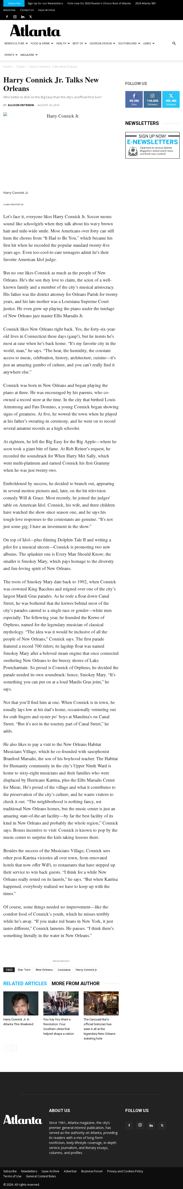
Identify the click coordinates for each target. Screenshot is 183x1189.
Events (9, 54)
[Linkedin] (22, 16)
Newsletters (29, 1171)
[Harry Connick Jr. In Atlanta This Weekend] (20, 1003)
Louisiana (64, 969)
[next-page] (14, 1048)
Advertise (9, 10)
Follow (152, 93)
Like (134, 93)
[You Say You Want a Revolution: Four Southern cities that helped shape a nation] (60, 1003)
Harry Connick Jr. (87, 969)
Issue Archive (46, 10)
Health (61, 43)
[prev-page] (6, 1048)
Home (7, 67)
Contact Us (27, 10)
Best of (78, 43)
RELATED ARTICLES (25, 983)
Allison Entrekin (21, 105)
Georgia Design (101, 43)
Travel (20, 67)
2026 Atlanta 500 (145, 3)
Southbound (127, 43)
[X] (30, 16)
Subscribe (14, 3)
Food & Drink (40, 43)
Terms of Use (12, 1176)
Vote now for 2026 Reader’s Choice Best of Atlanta (99, 3)
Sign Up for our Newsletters (45, 3)
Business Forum (92, 1171)
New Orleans (44, 969)
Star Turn (24, 969)
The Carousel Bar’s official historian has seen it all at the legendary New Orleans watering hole (99, 1029)
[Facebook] (6, 16)
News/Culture (14, 43)
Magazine (27, 54)
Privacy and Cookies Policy (125, 1171)
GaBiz (147, 43)
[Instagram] (14, 16)
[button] (174, 43)
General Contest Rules (41, 1176)
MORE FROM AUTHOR (76, 983)
